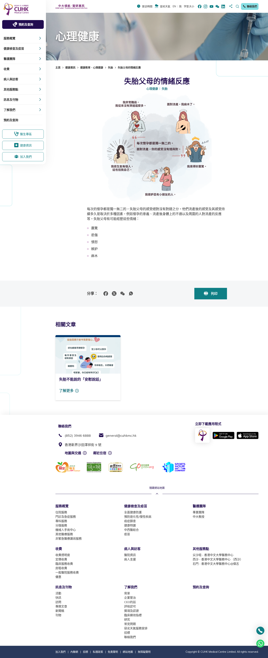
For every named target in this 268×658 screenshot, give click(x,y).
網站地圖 (128, 651)
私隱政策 (98, 651)
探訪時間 (147, 6)
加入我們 (60, 651)
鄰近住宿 (99, 453)
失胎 (110, 67)
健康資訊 (70, 67)
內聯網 (74, 651)
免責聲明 (113, 651)
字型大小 (189, 6)
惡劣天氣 (165, 6)
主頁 (58, 67)
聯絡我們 (252, 6)
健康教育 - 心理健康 (91, 67)
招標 (85, 651)
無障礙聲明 (144, 651)
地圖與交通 (73, 453)
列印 (213, 294)
